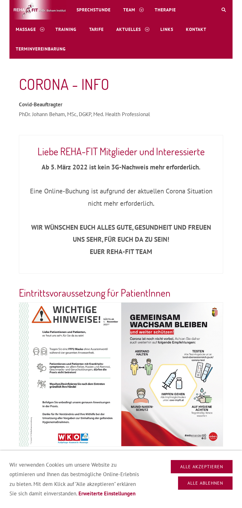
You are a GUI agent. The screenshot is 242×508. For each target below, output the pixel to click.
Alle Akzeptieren (201, 467)
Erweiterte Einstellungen (106, 493)
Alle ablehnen (205, 483)
